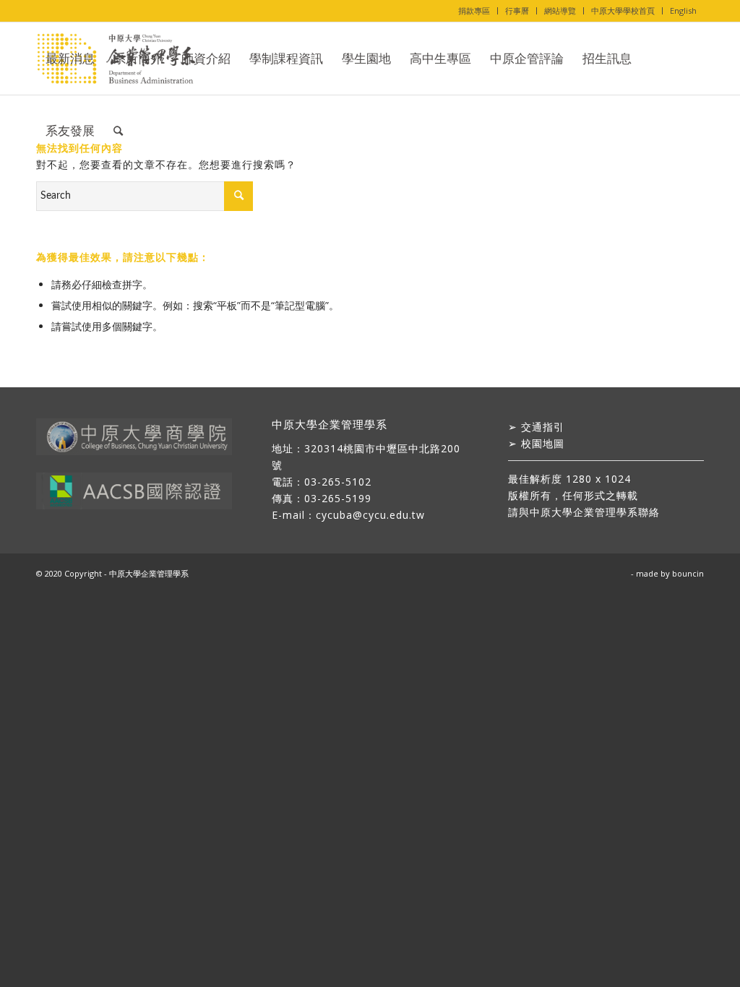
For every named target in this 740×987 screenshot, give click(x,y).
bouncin (688, 573)
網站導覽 (560, 10)
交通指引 (542, 427)
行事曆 (517, 10)
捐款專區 (474, 10)
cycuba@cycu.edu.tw (370, 515)
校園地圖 (542, 443)
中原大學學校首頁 (623, 10)
